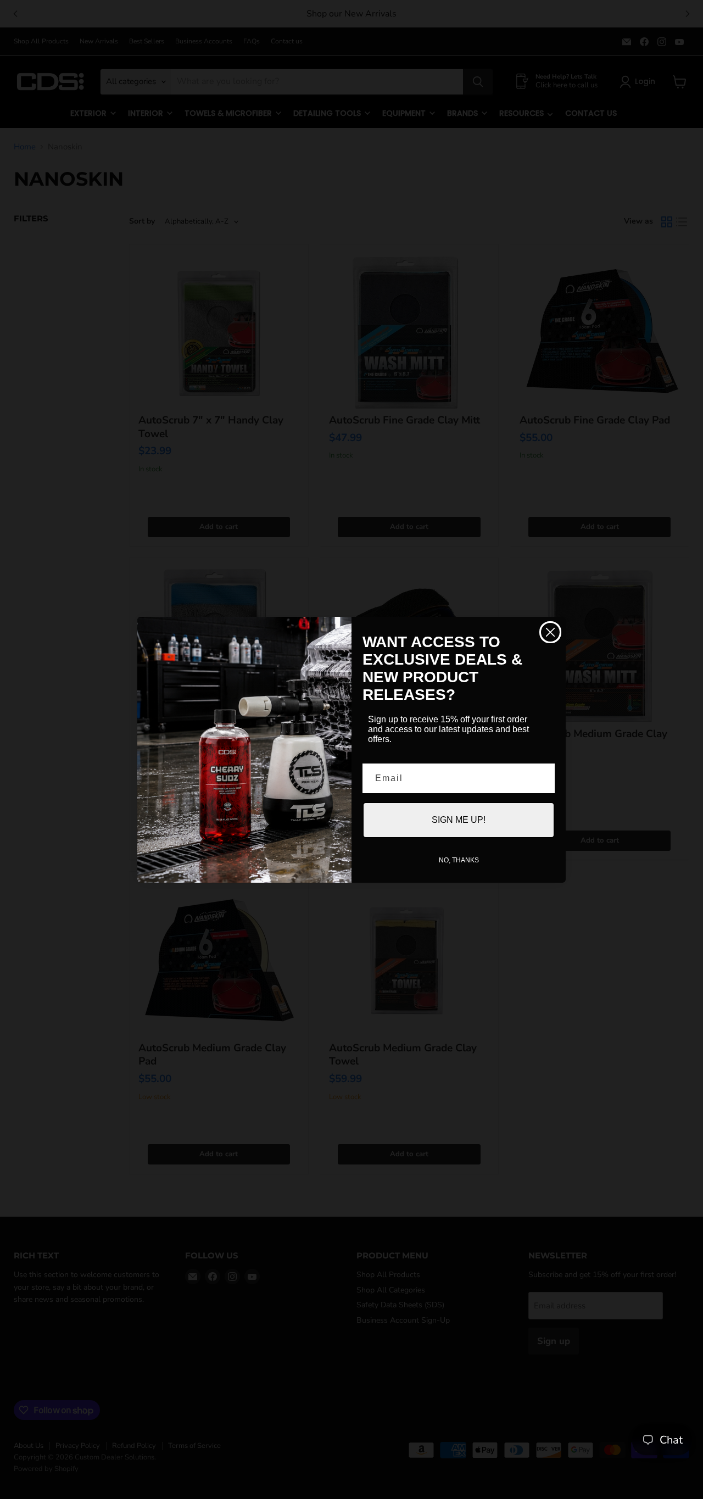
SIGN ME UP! (459, 819)
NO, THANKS (459, 860)
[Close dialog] (550, 632)
